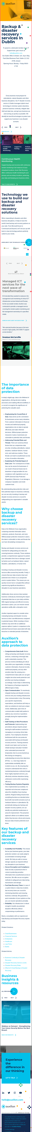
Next (17, 127)
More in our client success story (13, 320)
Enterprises (8, 939)
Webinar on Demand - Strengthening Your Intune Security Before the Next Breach (16, 1028)
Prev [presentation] (5, 997)
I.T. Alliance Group (22, 1113)
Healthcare (8, 941)
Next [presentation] (12, 997)
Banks (7, 946)
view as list (5, 131)
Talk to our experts (8, 184)
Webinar (6, 1006)
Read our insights (7, 1035)
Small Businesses (11, 933)
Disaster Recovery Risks (13, 965)
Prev (5, 127)
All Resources (7, 991)
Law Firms (8, 944)
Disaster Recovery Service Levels (15, 963)
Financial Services (11, 936)
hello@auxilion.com (16, 53)
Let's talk (10, 1078)
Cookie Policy (16, 1126)
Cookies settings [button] (9, 1129)
